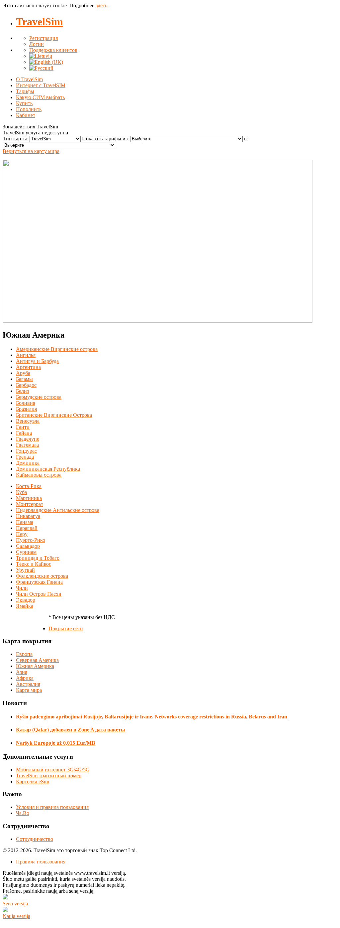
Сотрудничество (34, 839)
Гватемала (27, 445)
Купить (24, 103)
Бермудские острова (38, 397)
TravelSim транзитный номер (48, 775)
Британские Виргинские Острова (54, 415)
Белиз (22, 391)
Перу (22, 534)
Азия (21, 672)
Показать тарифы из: (106, 138)
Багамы (24, 379)
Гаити (23, 427)
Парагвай (27, 528)
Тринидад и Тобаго (37, 558)
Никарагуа (28, 516)
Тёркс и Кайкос (33, 564)
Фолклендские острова (42, 576)
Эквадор (25, 600)
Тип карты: (16, 138)
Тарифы (25, 91)
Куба (21, 492)
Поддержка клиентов (53, 50)
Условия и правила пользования (52, 807)
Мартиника (29, 498)
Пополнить (29, 109)
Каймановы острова (38, 475)
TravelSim (39, 22)
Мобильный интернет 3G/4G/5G (53, 769)
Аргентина (28, 367)
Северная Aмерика (37, 660)
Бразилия (26, 409)
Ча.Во (22, 813)
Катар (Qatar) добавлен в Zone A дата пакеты (70, 729)
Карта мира (29, 690)
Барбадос (26, 385)
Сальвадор (28, 546)
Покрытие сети (65, 628)
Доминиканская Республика (48, 469)
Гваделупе (27, 439)
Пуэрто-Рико (30, 540)
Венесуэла (28, 421)
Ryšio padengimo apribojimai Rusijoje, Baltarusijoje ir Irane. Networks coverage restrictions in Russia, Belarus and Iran (151, 716)
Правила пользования (40, 861)
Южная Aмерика (35, 666)
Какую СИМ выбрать (40, 97)
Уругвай (25, 570)
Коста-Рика (29, 486)
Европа (24, 654)
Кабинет (25, 115)
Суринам (26, 552)
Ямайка (24, 606)
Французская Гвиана (39, 582)
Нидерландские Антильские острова (57, 510)
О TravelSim (29, 79)
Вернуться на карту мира (31, 151)
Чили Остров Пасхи (38, 594)
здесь (101, 5)
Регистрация (43, 38)
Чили (22, 588)
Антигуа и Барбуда (37, 361)
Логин (36, 44)
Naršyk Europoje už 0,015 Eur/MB (55, 743)
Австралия (28, 684)
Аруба (23, 373)
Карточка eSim (32, 781)
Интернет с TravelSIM (40, 85)
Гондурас (26, 451)
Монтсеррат (29, 504)
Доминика (28, 463)
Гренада (25, 457)
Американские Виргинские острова (57, 349)
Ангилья (26, 355)
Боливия (25, 403)
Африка (25, 678)
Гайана (24, 433)
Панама (24, 522)
